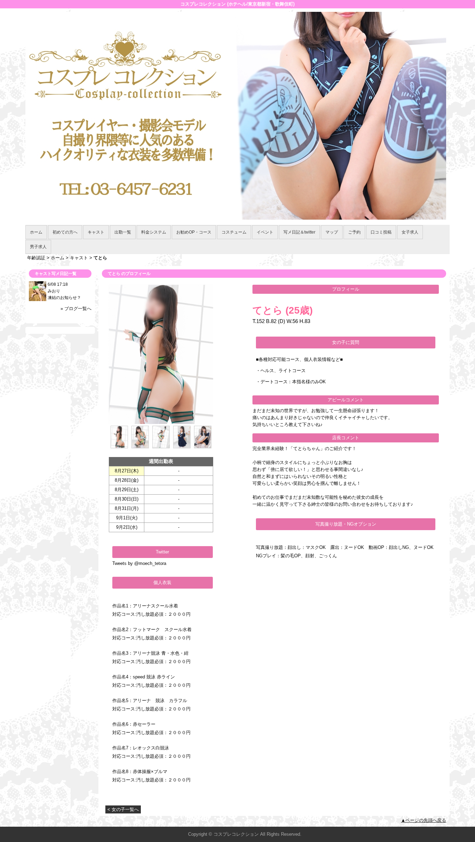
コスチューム (234, 232)
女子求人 (410, 232)
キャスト (96, 232)
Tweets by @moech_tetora (139, 563)
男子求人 (38, 246)
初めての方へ (65, 232)
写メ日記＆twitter (299, 232)
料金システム (153, 232)
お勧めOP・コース (193, 232)
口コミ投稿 (381, 232)
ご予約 (354, 232)
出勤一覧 (122, 232)
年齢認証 (36, 257)
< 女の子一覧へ (123, 809)
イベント (265, 232)
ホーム (36, 232)
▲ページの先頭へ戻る (423, 820)
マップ (331, 232)
